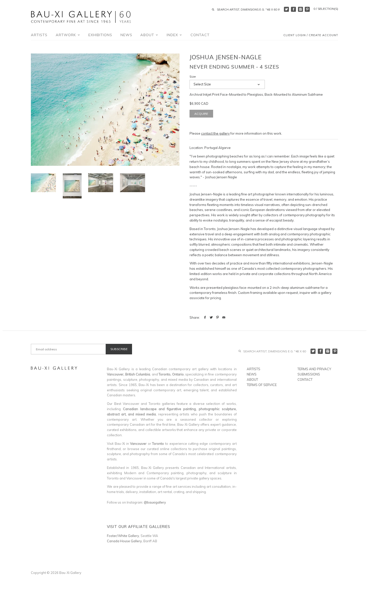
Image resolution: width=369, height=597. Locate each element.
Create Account (323, 35)
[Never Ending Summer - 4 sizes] (105, 109)
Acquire (201, 114)
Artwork (66, 35)
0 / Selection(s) (326, 9)
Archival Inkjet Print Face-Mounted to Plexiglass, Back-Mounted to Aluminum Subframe (256, 94)
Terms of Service (262, 385)
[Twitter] (286, 9)
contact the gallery (215, 133)
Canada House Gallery (124, 541)
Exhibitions (100, 35)
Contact (200, 35)
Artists (39, 35)
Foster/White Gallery (123, 536)
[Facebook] (293, 9)
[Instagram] (300, 9)
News (126, 35)
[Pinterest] (307, 9)
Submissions (308, 374)
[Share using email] (224, 317)
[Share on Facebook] (205, 317)
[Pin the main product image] (217, 317)
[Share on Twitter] (211, 317)
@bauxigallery (155, 502)
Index (173, 35)
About (147, 35)
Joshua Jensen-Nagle (226, 57)
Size (193, 76)
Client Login (294, 35)
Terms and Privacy (314, 369)
